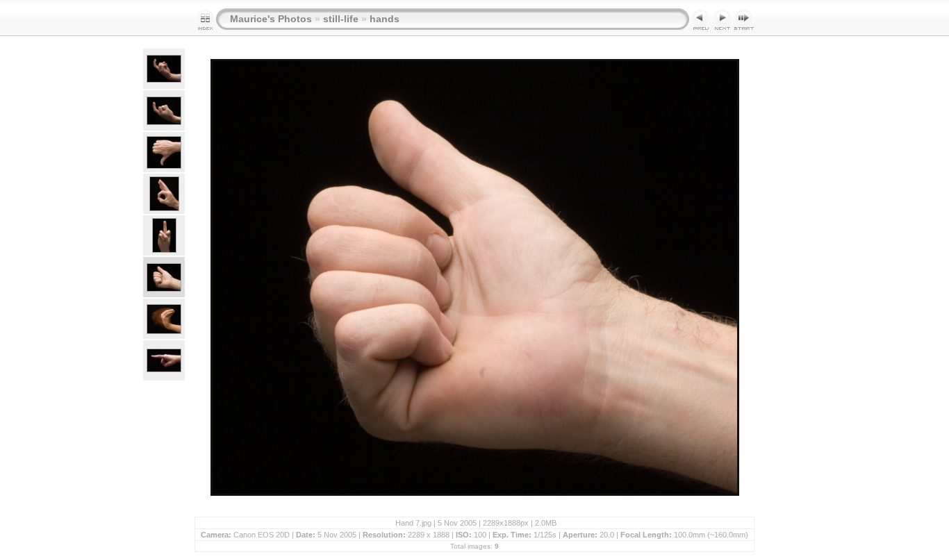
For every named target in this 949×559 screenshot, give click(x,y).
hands (384, 18)
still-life (340, 18)
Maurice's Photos (271, 18)
